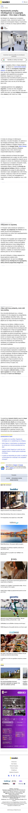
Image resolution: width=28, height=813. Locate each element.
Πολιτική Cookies (14, 767)
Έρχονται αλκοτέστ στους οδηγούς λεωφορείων (11, 510)
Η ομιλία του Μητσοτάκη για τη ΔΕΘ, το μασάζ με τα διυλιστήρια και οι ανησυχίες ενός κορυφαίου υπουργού (14, 457)
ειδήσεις (12, 467)
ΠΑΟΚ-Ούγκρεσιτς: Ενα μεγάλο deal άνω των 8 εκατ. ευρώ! (14, 627)
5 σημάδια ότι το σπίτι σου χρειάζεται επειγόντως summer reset (13, 659)
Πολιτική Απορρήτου (14, 765)
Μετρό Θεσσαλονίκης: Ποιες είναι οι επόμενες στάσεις (13, 514)
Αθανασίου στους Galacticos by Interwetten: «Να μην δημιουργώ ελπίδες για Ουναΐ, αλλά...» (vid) (12, 619)
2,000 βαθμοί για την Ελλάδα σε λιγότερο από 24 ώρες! (13, 623)
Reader (15, 465)
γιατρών (3, 70)
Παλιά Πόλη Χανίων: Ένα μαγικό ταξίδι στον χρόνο (12, 544)
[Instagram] (14, 775)
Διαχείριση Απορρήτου (14, 772)
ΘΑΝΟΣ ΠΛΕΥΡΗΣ (14, 480)
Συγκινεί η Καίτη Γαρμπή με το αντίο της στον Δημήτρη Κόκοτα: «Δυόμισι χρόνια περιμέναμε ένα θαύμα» (14, 451)
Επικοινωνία (14, 761)
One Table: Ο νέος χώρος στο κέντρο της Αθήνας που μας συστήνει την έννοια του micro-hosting (13, 654)
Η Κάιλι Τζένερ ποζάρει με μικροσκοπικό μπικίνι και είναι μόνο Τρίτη (13, 591)
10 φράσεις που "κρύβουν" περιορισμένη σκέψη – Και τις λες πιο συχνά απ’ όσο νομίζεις (13, 586)
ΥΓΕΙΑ (2, 6)
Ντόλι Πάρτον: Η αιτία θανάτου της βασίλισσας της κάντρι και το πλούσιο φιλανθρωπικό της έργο (14, 445)
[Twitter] (16, 775)
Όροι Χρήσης (14, 763)
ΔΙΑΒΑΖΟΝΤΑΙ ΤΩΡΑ (6, 436)
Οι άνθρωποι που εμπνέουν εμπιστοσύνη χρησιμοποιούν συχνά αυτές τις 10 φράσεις (14, 581)
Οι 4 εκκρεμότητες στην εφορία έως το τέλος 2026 (12, 517)
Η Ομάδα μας (14, 770)
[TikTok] (19, 775)
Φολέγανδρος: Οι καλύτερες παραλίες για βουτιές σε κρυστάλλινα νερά (12, 548)
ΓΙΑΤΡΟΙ (8, 478)
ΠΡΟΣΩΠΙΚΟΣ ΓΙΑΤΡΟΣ (17, 478)
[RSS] (8, 775)
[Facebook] (11, 775)
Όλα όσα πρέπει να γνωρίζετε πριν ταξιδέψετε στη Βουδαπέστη (12, 553)
